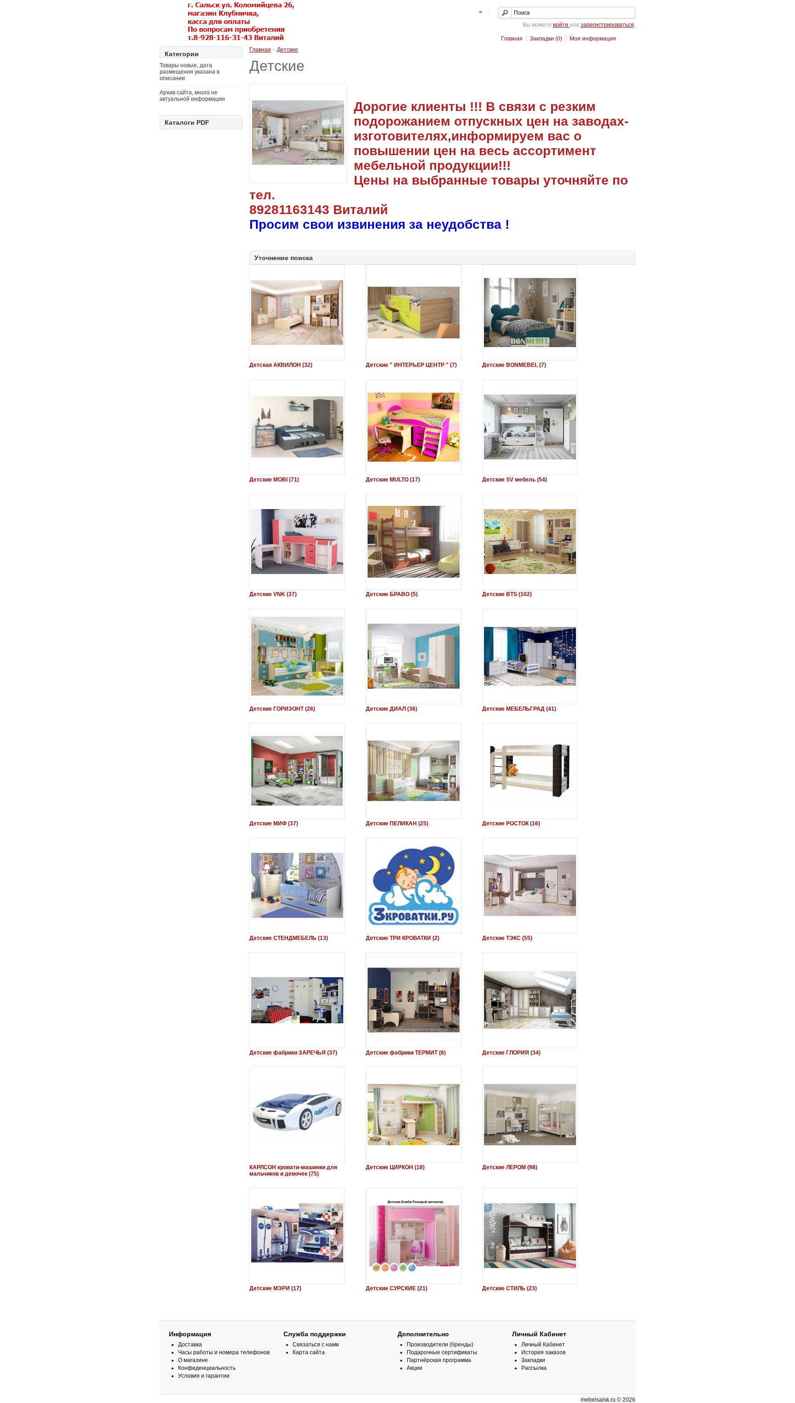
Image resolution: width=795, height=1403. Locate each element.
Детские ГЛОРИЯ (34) (511, 1052)
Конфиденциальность (207, 1368)
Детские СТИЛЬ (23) (509, 1288)
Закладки (533, 1360)
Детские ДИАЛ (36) (391, 709)
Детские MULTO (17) (393, 479)
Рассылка (534, 1368)
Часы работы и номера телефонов (224, 1352)
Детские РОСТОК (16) (511, 823)
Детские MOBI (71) (274, 479)
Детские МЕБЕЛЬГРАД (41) (519, 709)
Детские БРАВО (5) (392, 594)
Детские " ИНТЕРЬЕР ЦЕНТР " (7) (411, 365)
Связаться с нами (316, 1344)
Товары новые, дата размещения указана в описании (189, 71)
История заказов (543, 1352)
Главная (512, 38)
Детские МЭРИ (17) (275, 1288)
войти (561, 25)
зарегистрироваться (607, 25)
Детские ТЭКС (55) (507, 938)
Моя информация (593, 38)
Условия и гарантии (204, 1376)
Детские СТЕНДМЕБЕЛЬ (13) (288, 938)
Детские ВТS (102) (507, 594)
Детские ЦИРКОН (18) (395, 1167)
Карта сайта (309, 1352)
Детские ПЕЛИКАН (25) (397, 823)
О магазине (193, 1360)
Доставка (190, 1344)
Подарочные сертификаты (442, 1352)
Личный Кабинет (543, 1344)
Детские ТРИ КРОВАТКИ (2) (402, 938)
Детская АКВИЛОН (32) (280, 365)
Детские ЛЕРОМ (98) (509, 1167)
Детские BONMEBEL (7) (514, 365)
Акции (414, 1368)
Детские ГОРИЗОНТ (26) (282, 709)
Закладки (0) (546, 38)
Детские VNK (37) (273, 594)
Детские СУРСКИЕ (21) (396, 1288)
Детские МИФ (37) (273, 823)
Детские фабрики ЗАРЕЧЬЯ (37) (293, 1052)
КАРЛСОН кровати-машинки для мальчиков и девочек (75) (293, 1170)
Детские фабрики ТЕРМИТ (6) (406, 1052)
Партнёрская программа (439, 1360)
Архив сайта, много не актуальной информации (192, 95)
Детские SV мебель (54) (514, 479)
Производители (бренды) (440, 1344)
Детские (287, 49)
